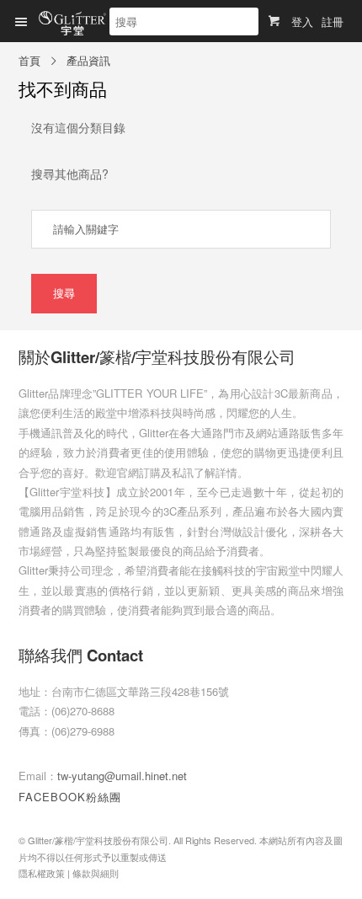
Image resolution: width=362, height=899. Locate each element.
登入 (302, 21)
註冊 (332, 21)
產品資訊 (88, 60)
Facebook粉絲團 (70, 797)
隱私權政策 (42, 873)
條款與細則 (95, 873)
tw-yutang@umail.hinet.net (122, 776)
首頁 (29, 60)
